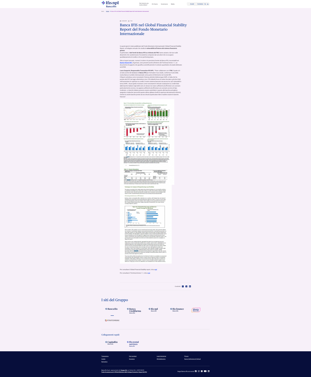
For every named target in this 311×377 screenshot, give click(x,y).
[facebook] (196, 371)
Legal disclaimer (161, 356)
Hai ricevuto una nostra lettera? (144, 4)
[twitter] (202, 371)
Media (173, 4)
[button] (205, 4)
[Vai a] (199, 310)
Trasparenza (105, 356)
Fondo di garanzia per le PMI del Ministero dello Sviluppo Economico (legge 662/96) (124, 372)
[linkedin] (209, 371)
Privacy (186, 356)
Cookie (103, 359)
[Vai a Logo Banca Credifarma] (134, 310)
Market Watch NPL (126, 63)
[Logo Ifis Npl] (114, 4)
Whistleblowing (161, 359)
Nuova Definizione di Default (192, 359)
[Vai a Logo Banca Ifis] (112, 310)
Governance (164, 4)
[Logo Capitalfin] (112, 343)
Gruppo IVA (124, 370)
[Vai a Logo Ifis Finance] (177, 310)
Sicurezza (132, 359)
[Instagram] (199, 371)
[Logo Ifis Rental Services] (134, 343)
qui (156, 269)
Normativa (104, 362)
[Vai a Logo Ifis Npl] (155, 310)
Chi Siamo (155, 4)
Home (107, 11)
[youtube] (205, 371)
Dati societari (133, 356)
